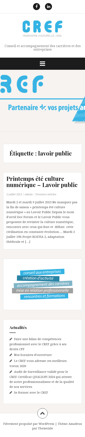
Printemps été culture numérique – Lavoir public (42, 182)
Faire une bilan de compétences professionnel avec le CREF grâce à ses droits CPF (37, 344)
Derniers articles (45, 194)
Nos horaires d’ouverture (33, 355)
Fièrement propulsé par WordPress (28, 424)
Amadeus (75, 424)
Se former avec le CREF (31, 392)
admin (29, 194)
